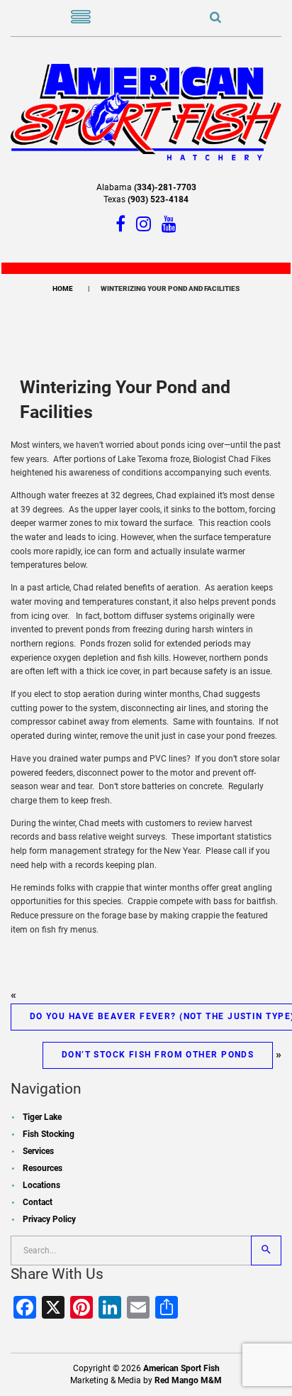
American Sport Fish (181, 1368)
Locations (41, 1185)
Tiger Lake (42, 1117)
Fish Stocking (48, 1134)
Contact (37, 1202)
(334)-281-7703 (165, 187)
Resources (42, 1168)
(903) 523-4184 (158, 199)
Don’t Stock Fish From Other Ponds (158, 1055)
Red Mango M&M (188, 1380)
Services (38, 1151)
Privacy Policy (49, 1219)
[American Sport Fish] (146, 111)
